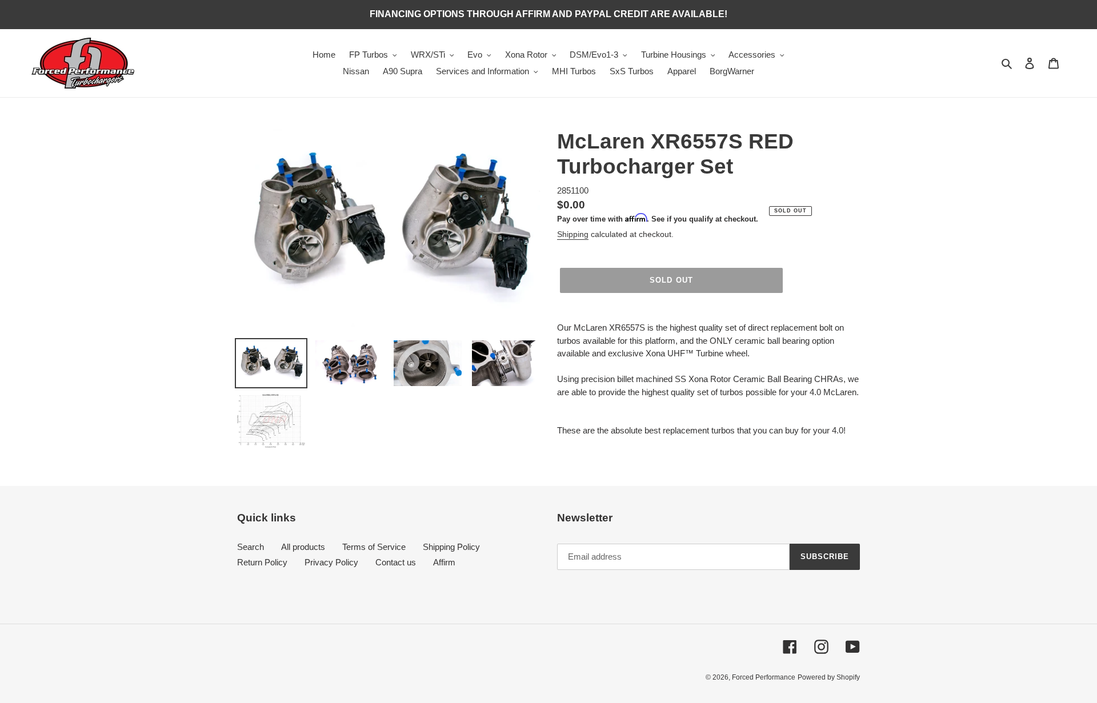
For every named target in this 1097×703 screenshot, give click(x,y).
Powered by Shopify (829, 677)
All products (303, 547)
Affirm (444, 562)
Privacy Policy (331, 562)
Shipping (572, 234)
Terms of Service (374, 547)
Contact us (395, 562)
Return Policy (262, 562)
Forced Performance (763, 677)
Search (250, 547)
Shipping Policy (451, 547)
